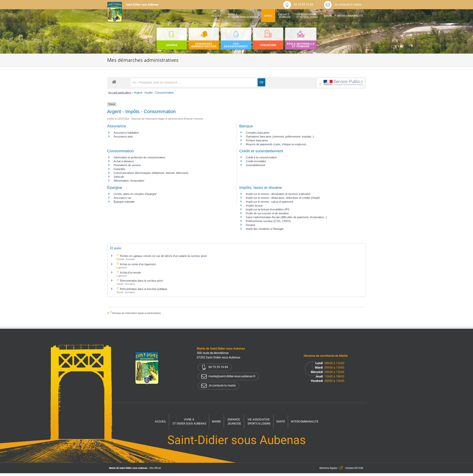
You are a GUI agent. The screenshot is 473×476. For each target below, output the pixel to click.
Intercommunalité (304, 421)
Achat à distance (124, 161)
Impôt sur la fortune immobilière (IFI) (267, 209)
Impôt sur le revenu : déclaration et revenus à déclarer (278, 193)
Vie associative (259, 421)
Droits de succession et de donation (267, 213)
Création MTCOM (354, 468)
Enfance (234, 421)
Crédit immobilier (256, 161)
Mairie (216, 421)
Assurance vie (122, 197)
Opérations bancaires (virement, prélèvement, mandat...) (280, 136)
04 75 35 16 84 (303, 4)
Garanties (119, 169)
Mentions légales (328, 468)
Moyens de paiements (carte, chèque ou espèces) (276, 144)
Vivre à (189, 421)
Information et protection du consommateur (139, 157)
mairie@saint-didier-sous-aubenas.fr (231, 376)
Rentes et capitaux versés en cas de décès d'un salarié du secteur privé (163, 255)
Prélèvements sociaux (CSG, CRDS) (268, 221)
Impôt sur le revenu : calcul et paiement (269, 201)
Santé (280, 421)
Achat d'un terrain (130, 272)
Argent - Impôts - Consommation (154, 92)
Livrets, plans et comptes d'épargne (135, 193)
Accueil (160, 421)
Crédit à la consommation (261, 157)
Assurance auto (123, 136)
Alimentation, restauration (129, 180)
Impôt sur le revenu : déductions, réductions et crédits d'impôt (283, 197)
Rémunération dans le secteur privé (141, 280)
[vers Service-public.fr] (340, 82)
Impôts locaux (254, 205)
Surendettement (255, 165)
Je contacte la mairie (347, 4)
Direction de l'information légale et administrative (136, 313)
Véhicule (119, 176)
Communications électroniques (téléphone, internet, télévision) (151, 172)
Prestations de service (127, 165)
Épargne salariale (124, 201)
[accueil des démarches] (114, 81)
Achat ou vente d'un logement (137, 264)
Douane (250, 224)
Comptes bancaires (257, 132)
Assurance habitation (126, 132)
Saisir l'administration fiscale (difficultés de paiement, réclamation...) (286, 217)
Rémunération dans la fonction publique (143, 289)
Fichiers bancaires (257, 140)
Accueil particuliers (120, 92)
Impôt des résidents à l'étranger (265, 228)
